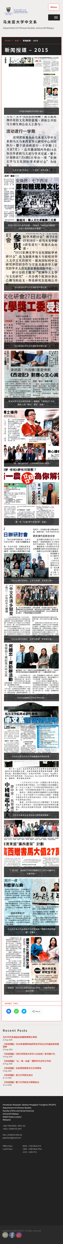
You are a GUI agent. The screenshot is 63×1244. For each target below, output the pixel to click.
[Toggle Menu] (56, 17)
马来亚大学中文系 (20, 22)
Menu (53, 7)
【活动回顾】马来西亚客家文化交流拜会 (22, 1068)
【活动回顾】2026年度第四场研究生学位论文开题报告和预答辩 (31, 1045)
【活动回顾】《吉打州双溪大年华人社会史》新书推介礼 (29, 1053)
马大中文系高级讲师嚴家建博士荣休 (20, 1036)
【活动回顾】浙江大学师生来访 (18, 1074)
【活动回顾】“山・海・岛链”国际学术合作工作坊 (27, 1060)
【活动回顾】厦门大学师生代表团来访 (21, 1082)
